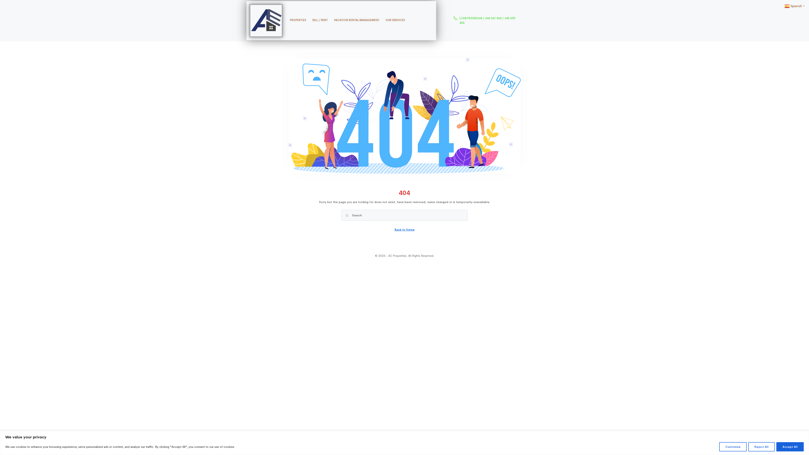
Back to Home (405, 230)
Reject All (761, 447)
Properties (298, 20)
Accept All (790, 447)
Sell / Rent (320, 20)
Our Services (395, 20)
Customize (733, 447)
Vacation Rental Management (356, 20)
